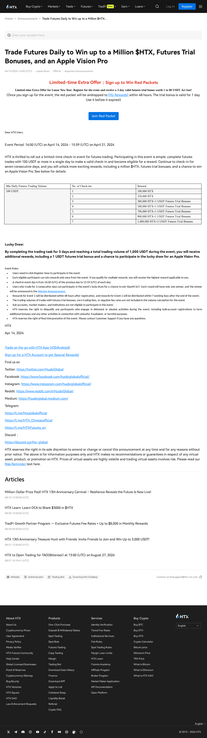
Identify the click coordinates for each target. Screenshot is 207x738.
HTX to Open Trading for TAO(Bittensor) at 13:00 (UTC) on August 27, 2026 (60, 555)
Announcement (27, 18)
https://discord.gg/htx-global (26, 442)
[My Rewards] (118, 95)
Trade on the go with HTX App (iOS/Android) (37, 347)
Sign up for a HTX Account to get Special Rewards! (42, 355)
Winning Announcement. (52, 291)
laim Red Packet (103, 116)
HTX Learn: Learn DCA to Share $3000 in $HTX (39, 508)
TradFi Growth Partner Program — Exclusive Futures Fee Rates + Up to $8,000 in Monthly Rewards (76, 523)
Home (9, 18)
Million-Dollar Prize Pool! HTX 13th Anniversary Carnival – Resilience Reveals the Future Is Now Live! (78, 492)
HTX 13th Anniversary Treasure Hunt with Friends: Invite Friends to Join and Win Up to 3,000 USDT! (77, 539)
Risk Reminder (16, 464)
